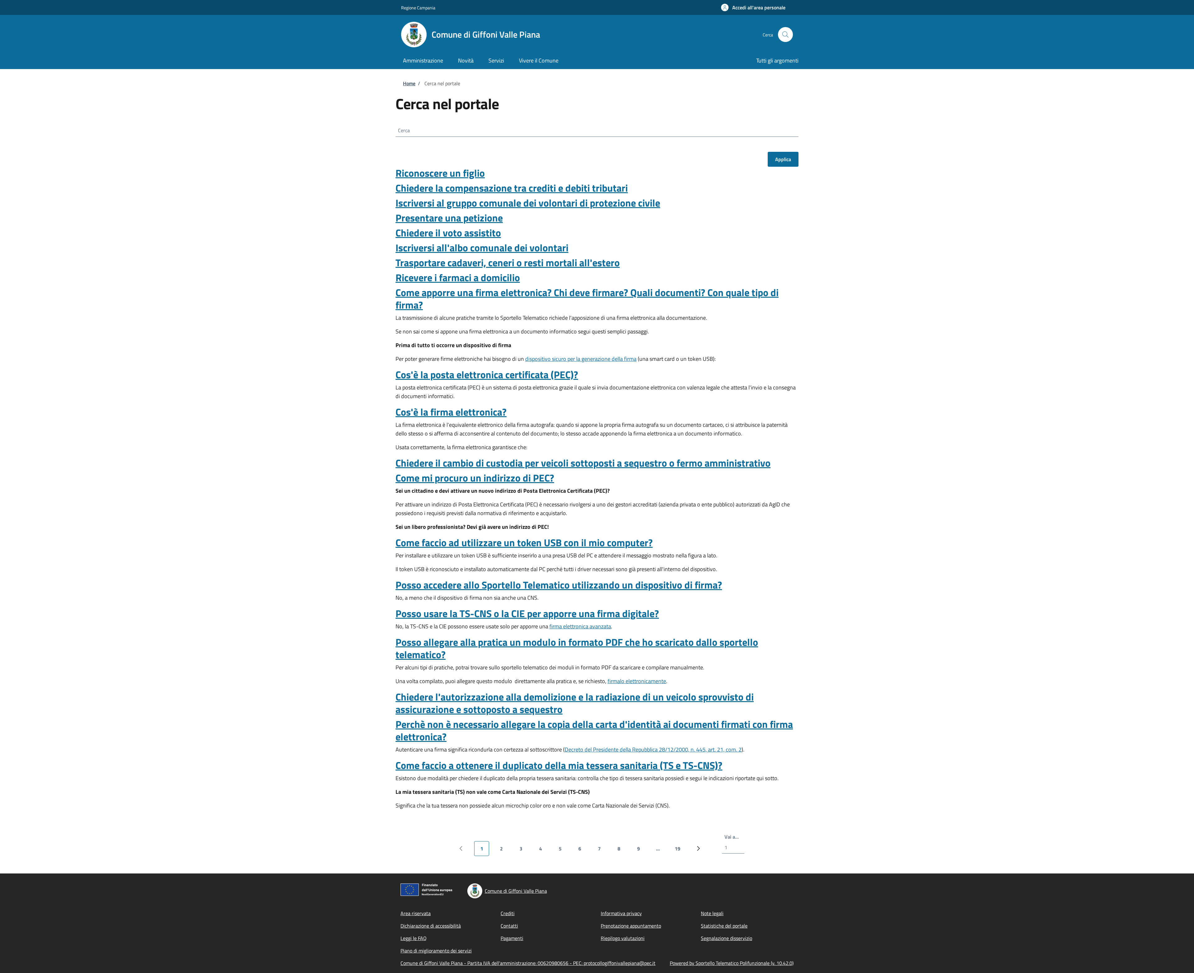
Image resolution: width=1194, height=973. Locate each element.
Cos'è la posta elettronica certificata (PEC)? (487, 374)
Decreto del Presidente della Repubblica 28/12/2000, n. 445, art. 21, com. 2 (653, 749)
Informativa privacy (621, 913)
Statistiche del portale (724, 925)
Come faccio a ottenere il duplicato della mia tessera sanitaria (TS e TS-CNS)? (559, 765)
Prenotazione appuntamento (631, 925)
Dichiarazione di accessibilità (430, 925)
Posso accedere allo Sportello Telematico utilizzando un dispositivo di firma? (559, 584)
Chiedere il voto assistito (448, 232)
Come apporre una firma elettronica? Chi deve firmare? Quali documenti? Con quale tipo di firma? (587, 298)
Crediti (508, 913)
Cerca (404, 130)
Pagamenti (512, 938)
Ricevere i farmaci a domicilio (458, 277)
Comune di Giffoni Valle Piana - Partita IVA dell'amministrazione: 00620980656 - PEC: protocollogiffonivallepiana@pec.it (527, 963)
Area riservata (415, 913)
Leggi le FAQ (413, 938)
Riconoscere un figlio (440, 172)
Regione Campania (418, 7)
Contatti (509, 925)
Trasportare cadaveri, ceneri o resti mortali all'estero (508, 262)
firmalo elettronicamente (637, 681)
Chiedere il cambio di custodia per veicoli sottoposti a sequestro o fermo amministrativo (583, 462)
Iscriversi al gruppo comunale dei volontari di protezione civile (528, 202)
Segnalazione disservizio (726, 938)
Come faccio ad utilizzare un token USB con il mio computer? (524, 542)
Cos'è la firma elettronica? (451, 411)
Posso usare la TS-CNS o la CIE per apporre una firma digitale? (527, 613)
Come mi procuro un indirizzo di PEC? (475, 477)
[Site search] (785, 34)
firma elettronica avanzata (580, 626)
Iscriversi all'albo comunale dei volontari (482, 247)
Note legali (712, 913)
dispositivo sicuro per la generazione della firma (580, 359)
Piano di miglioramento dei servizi (436, 950)
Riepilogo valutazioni (623, 938)
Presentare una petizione (449, 217)
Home (409, 83)
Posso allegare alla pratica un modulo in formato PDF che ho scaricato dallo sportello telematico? (577, 648)
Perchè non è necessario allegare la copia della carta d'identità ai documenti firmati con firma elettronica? (594, 730)
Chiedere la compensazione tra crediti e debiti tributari (512, 187)
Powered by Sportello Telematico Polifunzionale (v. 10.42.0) (732, 963)
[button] (753, 7)
